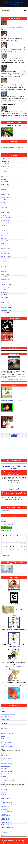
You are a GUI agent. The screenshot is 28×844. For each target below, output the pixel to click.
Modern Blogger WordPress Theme (12, 840)
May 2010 (3, 235)
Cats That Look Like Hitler (7, 733)
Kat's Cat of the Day (5, 766)
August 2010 (4, 228)
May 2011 (3, 204)
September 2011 (5, 197)
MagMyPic (3, 776)
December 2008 (5, 279)
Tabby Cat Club (4, 809)
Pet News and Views (6, 798)
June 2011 (3, 202)
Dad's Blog (3, 521)
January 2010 (4, 246)
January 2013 (4, 163)
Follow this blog (14, 436)
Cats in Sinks (4, 730)
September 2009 (5, 256)
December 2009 (5, 248)
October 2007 (4, 312)
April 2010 (3, 238)
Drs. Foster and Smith (6, 742)
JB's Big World (16, 590)
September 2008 (5, 284)
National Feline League (6, 786)
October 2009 (4, 253)
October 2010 (4, 222)
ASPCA (3, 708)
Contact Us (3, 144)
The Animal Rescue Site (6, 811)
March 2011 (4, 210)
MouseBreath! (4, 782)
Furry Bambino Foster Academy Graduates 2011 (12, 147)
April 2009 (3, 269)
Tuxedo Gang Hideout (6, 829)
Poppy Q (15, 615)
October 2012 (4, 166)
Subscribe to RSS (6, 510)
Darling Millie (15, 603)
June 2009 (3, 264)
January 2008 (4, 305)
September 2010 (5, 225)
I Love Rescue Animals (6, 758)
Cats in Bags (4, 725)
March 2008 (4, 299)
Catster (3, 736)
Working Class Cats (5, 832)
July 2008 (3, 289)
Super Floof (14, 489)
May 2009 (3, 266)
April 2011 (3, 207)
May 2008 (3, 294)
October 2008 (4, 282)
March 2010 (4, 240)
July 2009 (3, 261)
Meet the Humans (5, 150)
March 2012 (4, 181)
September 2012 (5, 168)
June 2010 (3, 233)
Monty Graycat (15, 699)
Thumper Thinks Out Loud (7, 827)
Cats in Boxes (4, 728)
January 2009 (4, 276)
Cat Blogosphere (5, 716)
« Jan (2, 558)
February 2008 (4, 302)
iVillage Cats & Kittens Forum (7, 760)
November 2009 (5, 251)
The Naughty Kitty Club (6, 824)
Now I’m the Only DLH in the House (14, 467)
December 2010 (5, 217)
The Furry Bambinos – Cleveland (14, 3)
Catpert (3, 721)
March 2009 (4, 271)
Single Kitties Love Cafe (6, 802)
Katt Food (3, 768)
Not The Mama (4, 789)
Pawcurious (4, 792)
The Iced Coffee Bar (5, 818)
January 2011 (4, 215)
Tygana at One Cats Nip (17, 666)
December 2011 (4, 189)
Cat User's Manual (5, 719)
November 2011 (4, 192)
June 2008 (3, 292)
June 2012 (3, 174)
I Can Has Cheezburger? (6, 755)
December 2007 (5, 307)
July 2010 (3, 230)
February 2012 (4, 184)
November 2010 (5, 220)
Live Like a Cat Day (5, 773)
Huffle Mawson (17, 646)
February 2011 (4, 212)
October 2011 (4, 194)
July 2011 (3, 199)
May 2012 (3, 176)
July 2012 (3, 171)
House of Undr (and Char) (7, 746)
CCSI (2, 738)
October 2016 (4, 161)
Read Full (14, 483)
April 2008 (3, 297)
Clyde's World (4, 519)
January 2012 (4, 186)
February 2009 (4, 274)
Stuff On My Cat (5, 806)
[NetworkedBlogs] (14, 434)
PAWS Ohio (3, 794)
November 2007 (5, 310)
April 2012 (3, 179)
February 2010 (4, 243)
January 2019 (4, 158)
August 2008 (4, 287)
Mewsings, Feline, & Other (7, 778)
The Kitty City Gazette (6, 822)
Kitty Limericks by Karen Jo (7, 771)
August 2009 (4, 258)
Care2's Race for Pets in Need (8, 714)
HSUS (2, 749)
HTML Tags (4, 753)
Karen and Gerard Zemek (7, 763)
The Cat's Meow (5, 814)
